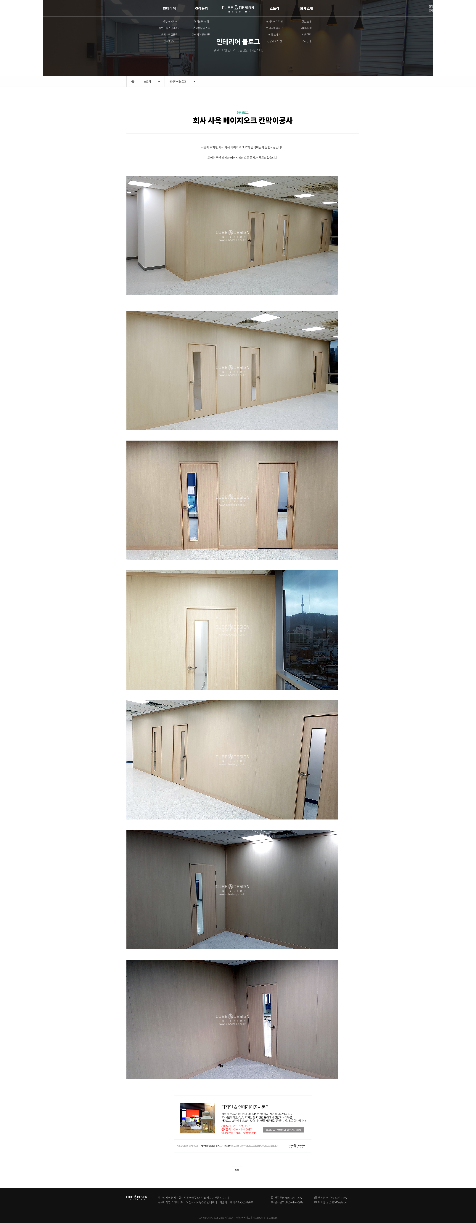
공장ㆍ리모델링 (169, 34)
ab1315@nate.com (338, 1202)
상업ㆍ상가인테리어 (169, 28)
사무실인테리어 (169, 21)
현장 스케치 (274, 34)
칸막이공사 (169, 41)
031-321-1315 (294, 1198)
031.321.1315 (451, 6)
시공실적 (306, 34)
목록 (237, 1170)
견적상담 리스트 (201, 28)
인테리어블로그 (274, 28)
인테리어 (169, 8)
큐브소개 (306, 21)
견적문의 (201, 8)
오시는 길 (307, 41)
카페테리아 (307, 28)
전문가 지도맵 (274, 41)
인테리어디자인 (274, 21)
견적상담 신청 (201, 21)
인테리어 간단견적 (201, 34)
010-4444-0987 (294, 1202)
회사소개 (306, 8)
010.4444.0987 (455, 10)
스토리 (274, 8)
